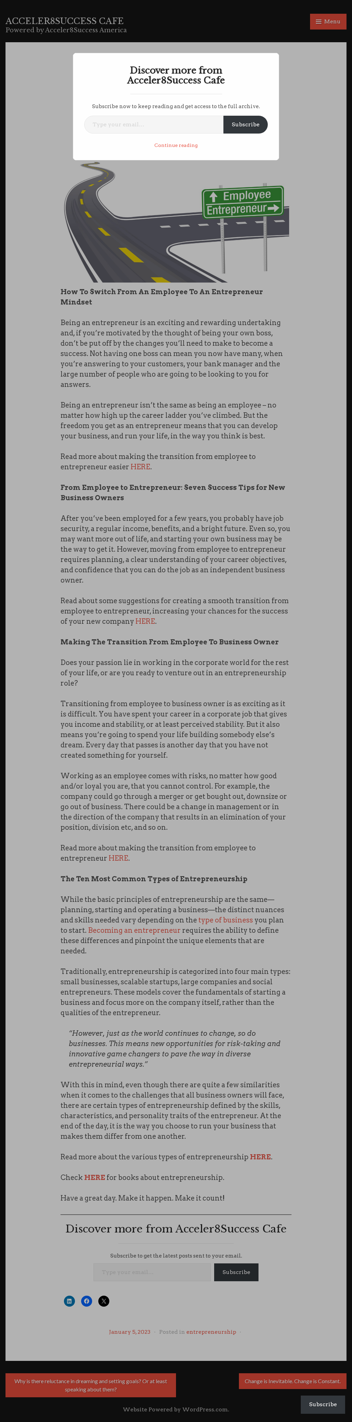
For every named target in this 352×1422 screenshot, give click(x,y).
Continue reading (176, 145)
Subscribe (246, 124)
